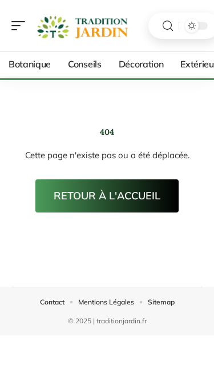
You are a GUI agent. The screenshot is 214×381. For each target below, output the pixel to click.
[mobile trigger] (21, 25)
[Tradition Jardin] (82, 25)
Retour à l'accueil (107, 195)
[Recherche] (168, 26)
